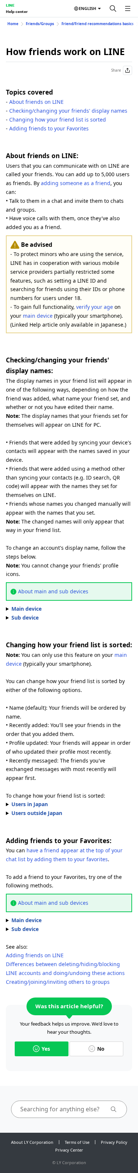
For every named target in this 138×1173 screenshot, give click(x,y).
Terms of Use (77, 1142)
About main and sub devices (53, 591)
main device (38, 315)
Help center (17, 11)
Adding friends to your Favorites (49, 128)
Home (12, 23)
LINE (10, 5)
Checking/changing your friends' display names (68, 110)
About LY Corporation (32, 1142)
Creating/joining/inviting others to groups (58, 981)
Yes (46, 1048)
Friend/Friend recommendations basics (97, 23)
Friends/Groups (40, 23)
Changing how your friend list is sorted (57, 119)
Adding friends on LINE (35, 955)
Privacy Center (69, 1150)
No (101, 1048)
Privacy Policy (114, 1142)
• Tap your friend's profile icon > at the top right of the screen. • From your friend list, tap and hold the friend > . (68, 921)
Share (116, 70)
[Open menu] (127, 8)
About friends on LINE (36, 101)
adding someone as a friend (75, 183)
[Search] (113, 8)
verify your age (94, 306)
